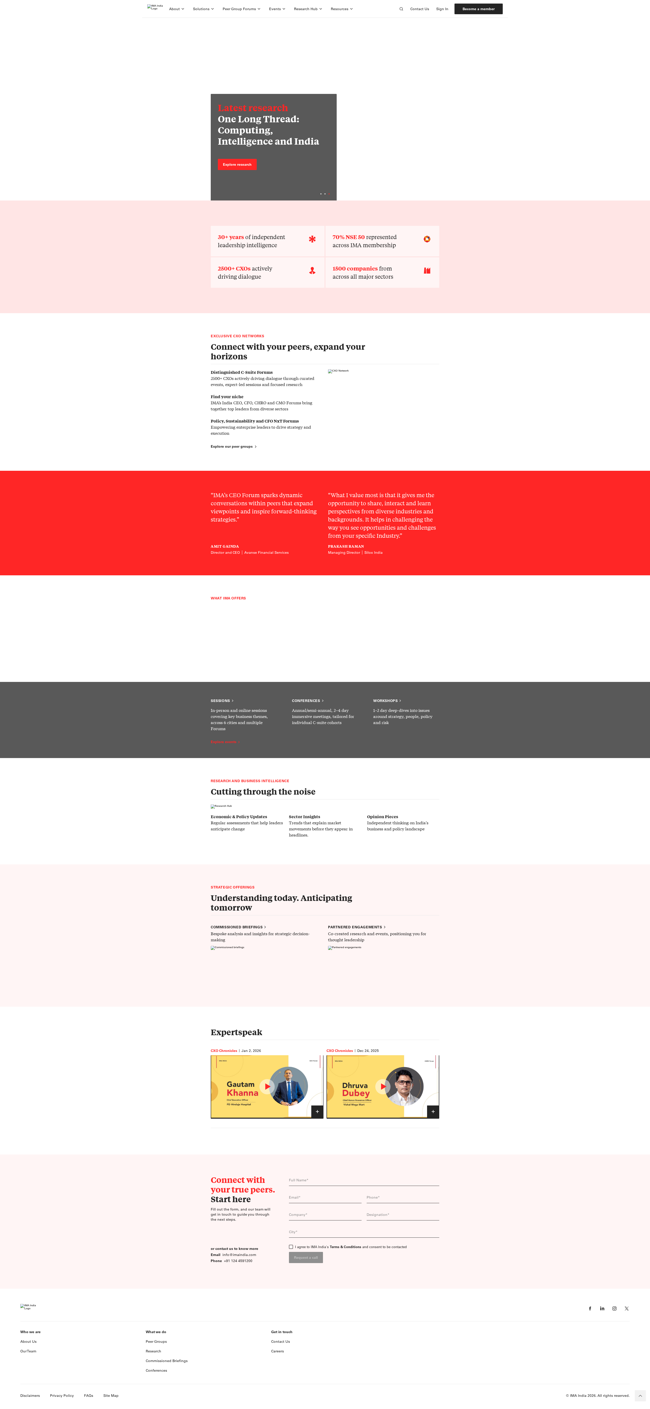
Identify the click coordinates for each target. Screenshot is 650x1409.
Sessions (220, 700)
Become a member (479, 9)
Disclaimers (30, 1395)
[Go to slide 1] (320, 193)
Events (275, 9)
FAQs (88, 1395)
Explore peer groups (234, 162)
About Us (28, 1341)
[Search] (401, 9)
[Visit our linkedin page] (602, 1308)
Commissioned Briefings (167, 1360)
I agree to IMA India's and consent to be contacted (351, 1247)
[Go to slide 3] (329, 193)
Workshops (385, 700)
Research (153, 1351)
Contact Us (419, 9)
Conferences (306, 700)
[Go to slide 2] (325, 193)
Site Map (111, 1395)
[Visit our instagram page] (614, 1308)
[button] (177, 9)
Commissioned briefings (237, 927)
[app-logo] (155, 8)
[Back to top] (640, 1395)
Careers (277, 1351)
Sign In (442, 9)
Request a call (306, 1257)
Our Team (28, 1351)
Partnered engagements (355, 927)
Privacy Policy (62, 1395)
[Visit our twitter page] (627, 1308)
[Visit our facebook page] (590, 1308)
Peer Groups (156, 1341)
